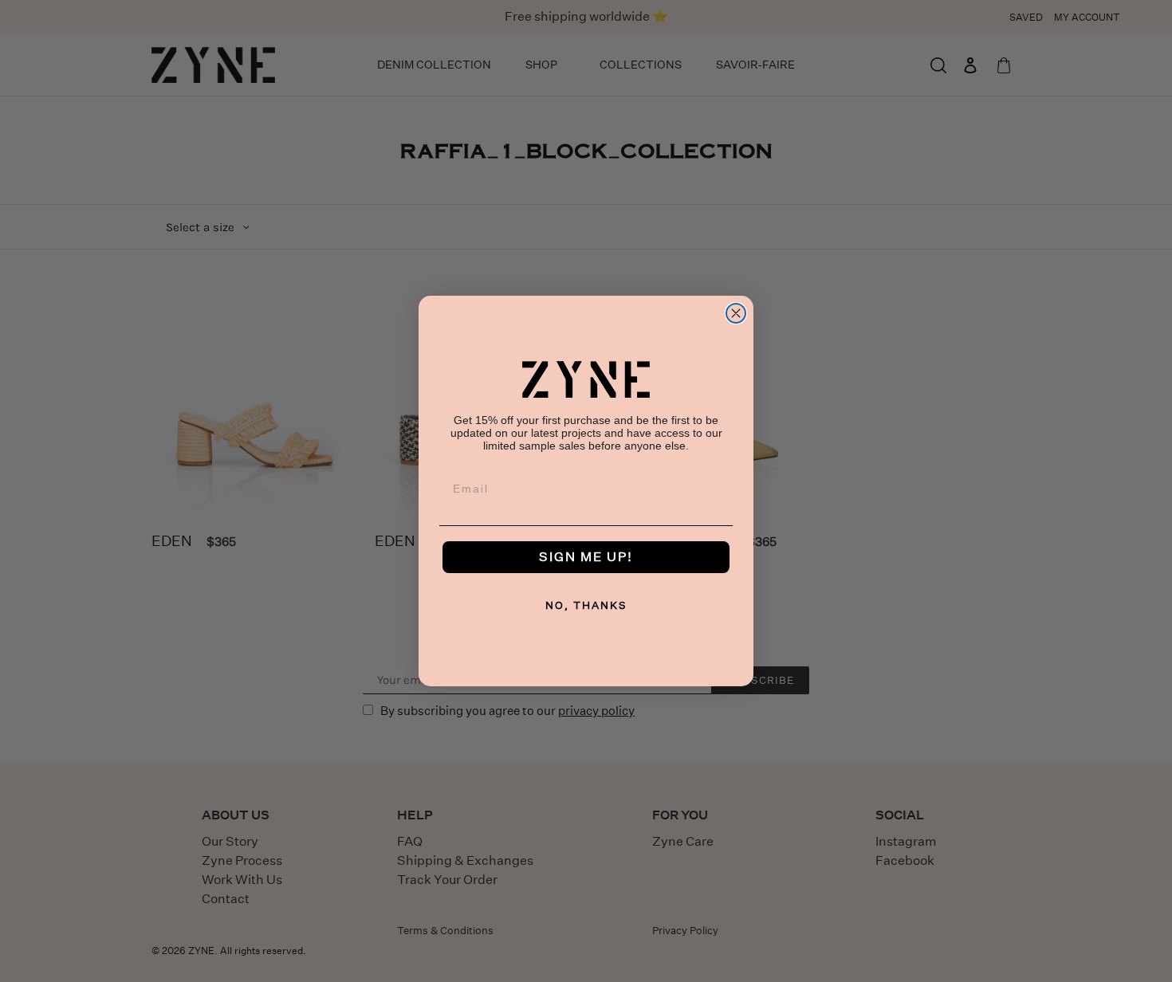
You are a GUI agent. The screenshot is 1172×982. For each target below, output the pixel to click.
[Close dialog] (735, 313)
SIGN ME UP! (586, 556)
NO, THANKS (586, 605)
